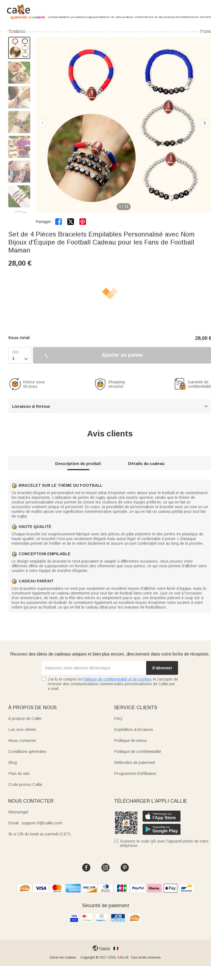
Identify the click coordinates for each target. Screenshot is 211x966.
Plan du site (18, 773)
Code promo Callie (25, 784)
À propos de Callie (24, 718)
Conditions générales (27, 751)
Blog (12, 762)
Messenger (18, 812)
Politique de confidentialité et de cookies (117, 679)
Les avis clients (22, 729)
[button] (205, 123)
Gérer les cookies (63, 957)
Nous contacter (22, 740)
